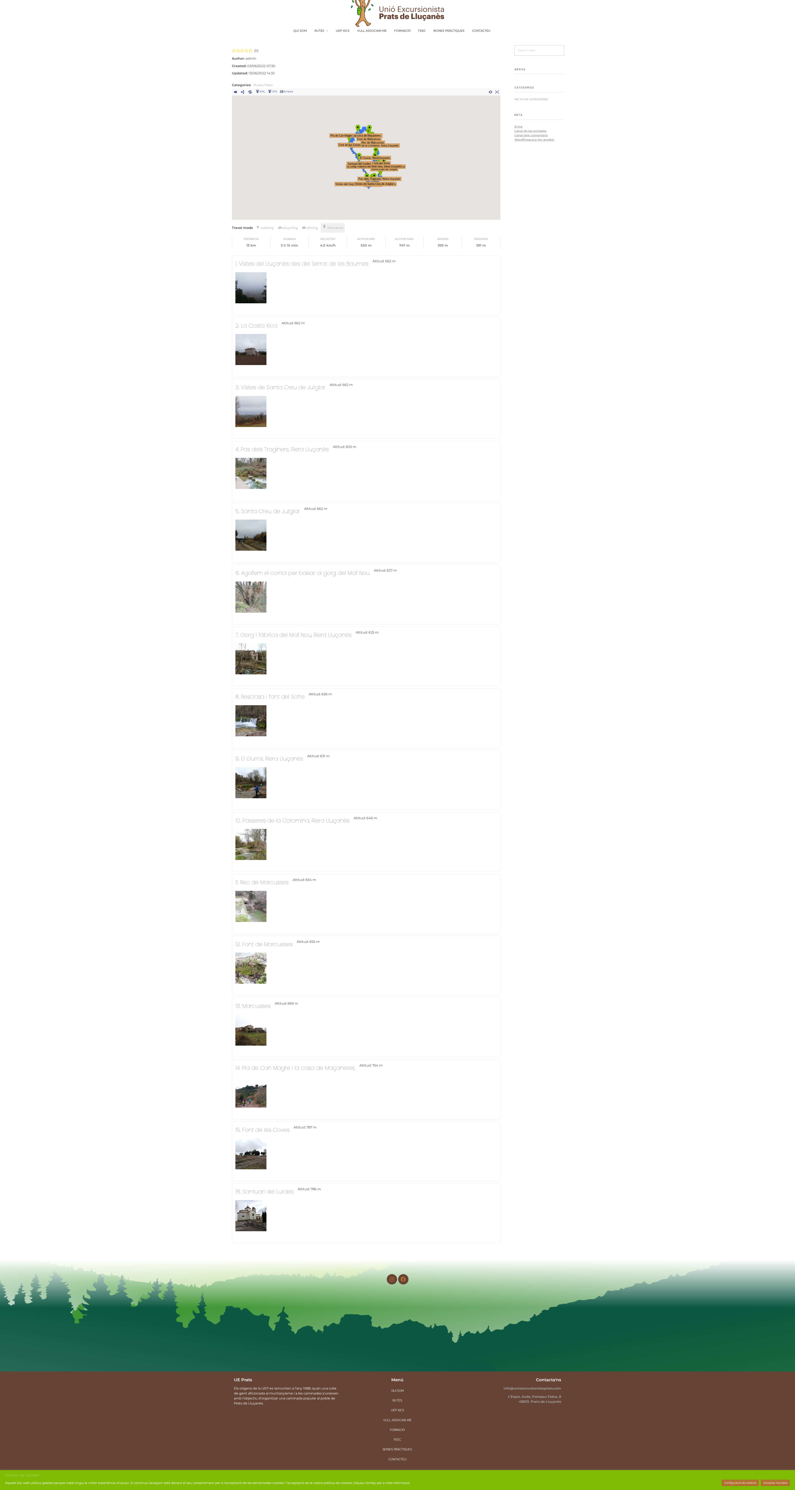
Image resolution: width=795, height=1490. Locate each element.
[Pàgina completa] (497, 91)
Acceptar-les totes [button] (775, 1482)
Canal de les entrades (530, 131)
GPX (274, 91)
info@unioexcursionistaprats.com (532, 1388)
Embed (288, 91)
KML (262, 91)
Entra (518, 126)
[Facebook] (403, 1279)
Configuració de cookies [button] (740, 1482)
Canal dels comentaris (531, 135)
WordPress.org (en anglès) (534, 140)
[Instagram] (392, 1279)
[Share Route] (242, 91)
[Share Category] (250, 91)
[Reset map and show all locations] (490, 91)
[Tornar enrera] (235, 91)
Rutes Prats (263, 85)
